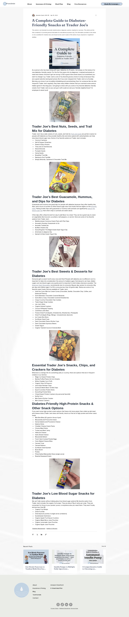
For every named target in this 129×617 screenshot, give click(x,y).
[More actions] (96, 15)
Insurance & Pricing (39, 588)
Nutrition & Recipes (52, 528)
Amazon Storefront (56, 585)
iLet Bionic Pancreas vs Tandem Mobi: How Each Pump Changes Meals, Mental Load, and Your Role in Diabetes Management (35, 568)
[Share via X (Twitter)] (37, 534)
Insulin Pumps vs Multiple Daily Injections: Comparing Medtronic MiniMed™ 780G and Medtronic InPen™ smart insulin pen (64, 568)
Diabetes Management (38, 528)
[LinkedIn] (66, 604)
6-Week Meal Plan (56, 588)
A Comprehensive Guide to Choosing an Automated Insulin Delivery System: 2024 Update (92, 568)
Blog (34, 592)
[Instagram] (58, 604)
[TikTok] (62, 604)
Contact (35, 598)
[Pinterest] (70, 604)
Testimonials (37, 595)
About (35, 585)
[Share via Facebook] (33, 534)
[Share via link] (46, 534)
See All (104, 546)
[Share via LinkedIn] (41, 534)
